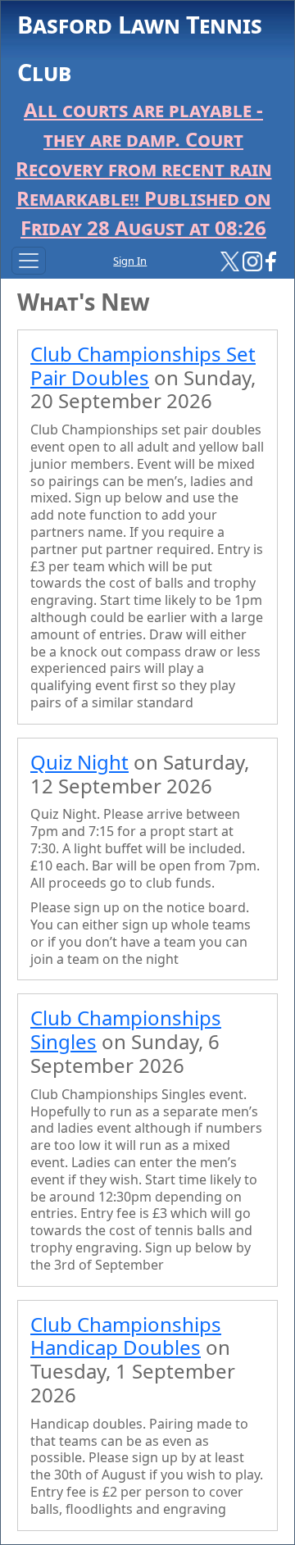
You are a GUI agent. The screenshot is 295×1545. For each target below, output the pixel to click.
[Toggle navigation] (28, 261)
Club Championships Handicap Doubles (125, 1336)
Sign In (130, 260)
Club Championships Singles (125, 1029)
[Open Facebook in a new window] (271, 260)
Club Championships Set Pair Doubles (143, 365)
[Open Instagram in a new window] (252, 260)
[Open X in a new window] (230, 260)
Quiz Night (79, 761)
